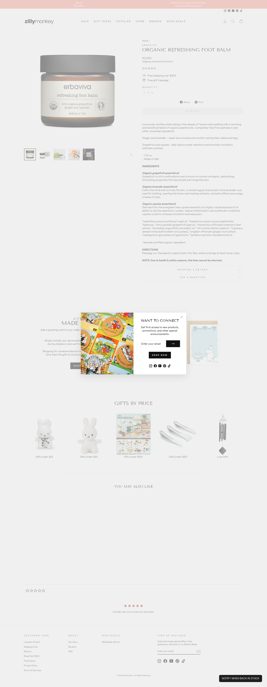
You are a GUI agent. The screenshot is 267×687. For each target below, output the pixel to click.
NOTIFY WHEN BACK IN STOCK (240, 678)
